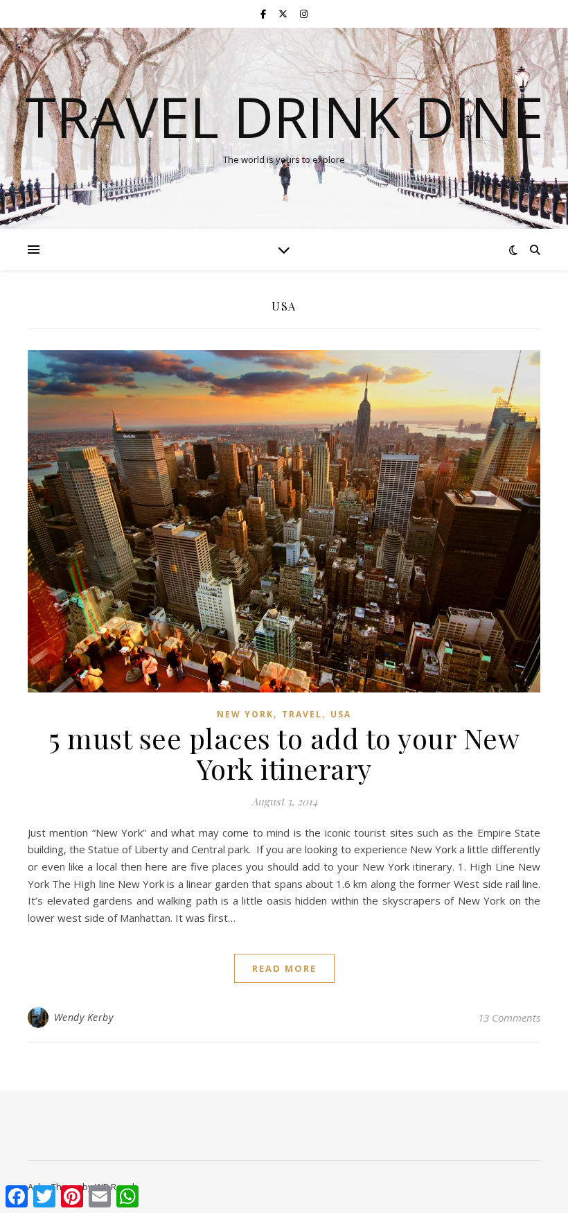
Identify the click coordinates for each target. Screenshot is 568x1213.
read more (284, 968)
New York (245, 714)
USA (340, 714)
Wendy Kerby (84, 1017)
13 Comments (509, 1017)
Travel (302, 714)
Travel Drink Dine (284, 116)
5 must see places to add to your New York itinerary (284, 753)
